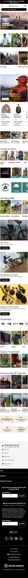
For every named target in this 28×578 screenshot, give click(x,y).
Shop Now (5, 248)
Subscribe (22, 496)
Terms (14, 517)
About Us (3, 476)
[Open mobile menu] (2, 6)
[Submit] (2, 9)
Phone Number (6, 520)
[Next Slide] (27, 2)
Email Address (6, 492)
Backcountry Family (6, 481)
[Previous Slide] (1, 2)
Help (1, 470)
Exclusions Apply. (5, 509)
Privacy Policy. (19, 517)
